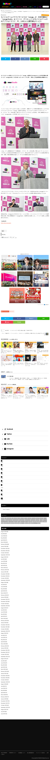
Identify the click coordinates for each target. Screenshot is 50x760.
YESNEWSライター (12, 752)
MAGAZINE (25, 6)
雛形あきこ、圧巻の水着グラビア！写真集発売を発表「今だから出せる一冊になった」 (20, 464)
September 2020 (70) (5, 682)
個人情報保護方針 (30, 752)
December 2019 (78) (5, 701)
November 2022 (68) (5, 626)
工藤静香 (44, 521)
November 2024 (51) (5, 576)
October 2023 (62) (5, 603)
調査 (29, 523)
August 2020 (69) (4, 684)
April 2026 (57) (4, 540)
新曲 (2, 523)
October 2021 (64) (5, 654)
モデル (19, 521)
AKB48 (2, 518)
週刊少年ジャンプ (34, 523)
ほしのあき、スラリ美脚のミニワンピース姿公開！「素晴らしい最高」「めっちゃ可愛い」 (21, 498)
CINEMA (12, 6)
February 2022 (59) (5, 646)
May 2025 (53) (4, 563)
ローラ (26, 521)
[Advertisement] (25, 69)
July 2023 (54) (4, 610)
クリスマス (33, 519)
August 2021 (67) (4, 658)
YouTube (9, 444)
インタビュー (21, 519)
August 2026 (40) (4, 531)
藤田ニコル (22, 523)
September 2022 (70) (5, 631)
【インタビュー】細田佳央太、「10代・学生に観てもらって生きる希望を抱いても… (30, 396)
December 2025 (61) (5, 548)
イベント (2, 519)
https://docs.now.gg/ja (6, 223)
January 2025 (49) (4, 571)
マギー (15, 521)
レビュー (22, 521)
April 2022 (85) (4, 641)
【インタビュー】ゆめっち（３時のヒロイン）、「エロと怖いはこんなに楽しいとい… (18, 396)
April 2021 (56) (4, 667)
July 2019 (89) (4, 711)
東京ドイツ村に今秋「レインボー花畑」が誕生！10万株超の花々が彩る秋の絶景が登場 (21, 472)
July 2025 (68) (4, 559)
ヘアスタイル (11, 521)
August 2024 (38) (4, 582)
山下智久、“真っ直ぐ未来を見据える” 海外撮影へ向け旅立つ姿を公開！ (42, 351)
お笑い (37, 518)
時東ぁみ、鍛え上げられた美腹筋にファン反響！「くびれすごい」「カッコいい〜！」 (20, 468)
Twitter (9, 434)
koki (12, 518)
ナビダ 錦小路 (10, 376)
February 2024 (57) (5, 595)
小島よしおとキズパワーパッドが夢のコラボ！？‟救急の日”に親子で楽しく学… (6, 351)
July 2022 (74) (4, 635)
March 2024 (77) (4, 593)
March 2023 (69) (4, 618)
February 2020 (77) (5, 696)
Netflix (15, 518)
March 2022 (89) (4, 643)
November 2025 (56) (5, 550)
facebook (10, 429)
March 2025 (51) (4, 567)
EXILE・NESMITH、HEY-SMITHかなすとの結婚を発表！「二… (42, 364)
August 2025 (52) (4, 557)
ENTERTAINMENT (5, 6)
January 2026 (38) (4, 546)
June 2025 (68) (4, 561)
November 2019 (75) (5, 703)
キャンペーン (27, 519)
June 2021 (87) (4, 662)
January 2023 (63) (4, 622)
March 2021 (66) (4, 669)
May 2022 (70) (4, 639)
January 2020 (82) (4, 698)
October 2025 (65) (5, 552)
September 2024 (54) (5, 580)
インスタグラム (15, 519)
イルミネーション (9, 519)
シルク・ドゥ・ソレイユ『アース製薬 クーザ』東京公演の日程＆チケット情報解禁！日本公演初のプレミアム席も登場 (26, 485)
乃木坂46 (30, 521)
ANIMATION (18, 6)
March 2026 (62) (4, 542)
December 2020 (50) (5, 675)
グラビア (37, 519)
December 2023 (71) (5, 599)
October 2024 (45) (5, 578)
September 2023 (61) (5, 605)
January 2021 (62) (4, 673)
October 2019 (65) (5, 705)
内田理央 (34, 521)
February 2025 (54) (5, 569)
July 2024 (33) (4, 584)
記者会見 (12, 311)
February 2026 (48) (5, 544)
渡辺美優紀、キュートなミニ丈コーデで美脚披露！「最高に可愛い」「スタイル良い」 (20, 490)
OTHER (39, 6)
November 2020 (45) (5, 677)
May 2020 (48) (4, 690)
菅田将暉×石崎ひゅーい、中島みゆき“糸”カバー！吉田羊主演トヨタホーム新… (30, 364)
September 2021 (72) (5, 656)
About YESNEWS (4, 752)
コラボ (41, 519)
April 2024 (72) (4, 590)
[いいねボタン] (2, 231)
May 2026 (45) (4, 537)
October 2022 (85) (5, 629)
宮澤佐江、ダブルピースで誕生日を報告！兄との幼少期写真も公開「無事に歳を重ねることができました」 (25, 494)
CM (5, 518)
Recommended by (41, 304)
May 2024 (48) (4, 588)
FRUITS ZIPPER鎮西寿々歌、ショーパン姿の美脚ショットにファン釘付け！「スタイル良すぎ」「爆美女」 (25, 480)
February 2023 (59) (5, 620)
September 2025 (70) (5, 554)
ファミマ (45, 519)
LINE (8, 439)
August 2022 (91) (4, 633)
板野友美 (12, 523)
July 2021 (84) (4, 660)
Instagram (10, 449)
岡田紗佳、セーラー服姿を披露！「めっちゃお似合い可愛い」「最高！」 (18, 460)
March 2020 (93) (4, 694)
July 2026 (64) (4, 533)
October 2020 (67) (5, 679)
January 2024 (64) (4, 597)
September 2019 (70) (5, 707)
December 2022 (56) (5, 624)
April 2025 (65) (4, 565)
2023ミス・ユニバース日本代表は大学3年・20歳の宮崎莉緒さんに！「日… (6, 364)
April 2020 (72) (4, 692)
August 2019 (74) (4, 709)
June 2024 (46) (4, 586)
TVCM (26, 518)
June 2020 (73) (4, 688)
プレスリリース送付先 (40, 752)
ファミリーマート (4, 521)
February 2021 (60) (5, 671)
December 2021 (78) (5, 650)
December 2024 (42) (5, 574)
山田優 (41, 521)
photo (19, 518)
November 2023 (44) (5, 601)
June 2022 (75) (4, 637)
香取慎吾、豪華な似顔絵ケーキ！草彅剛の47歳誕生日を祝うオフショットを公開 (18, 351)
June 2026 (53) (4, 535)
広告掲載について (21, 752)
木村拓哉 (8, 523)
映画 (5, 523)
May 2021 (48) (4, 665)
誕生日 (26, 523)
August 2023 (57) (4, 607)
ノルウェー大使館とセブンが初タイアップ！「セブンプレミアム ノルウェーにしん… (42, 396)
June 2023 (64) (4, 612)
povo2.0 (22, 518)
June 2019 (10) (4, 713)
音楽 (39, 523)
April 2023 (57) (4, 616)
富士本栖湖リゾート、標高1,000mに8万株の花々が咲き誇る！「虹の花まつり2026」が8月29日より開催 (24, 476)
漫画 (16, 523)
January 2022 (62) (4, 648)
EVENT (30, 6)
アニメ (45, 518)
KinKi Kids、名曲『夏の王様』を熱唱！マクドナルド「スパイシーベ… (18, 364)
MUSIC (35, 6)
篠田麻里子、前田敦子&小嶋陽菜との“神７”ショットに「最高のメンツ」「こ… (30, 351)
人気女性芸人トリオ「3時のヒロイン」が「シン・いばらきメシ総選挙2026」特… (6, 396)
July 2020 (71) (4, 686)
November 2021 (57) (5, 652)
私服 (18, 523)
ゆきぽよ (41, 518)
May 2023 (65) (4, 614)
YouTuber (33, 518)
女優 (38, 521)
